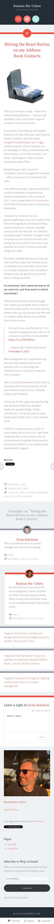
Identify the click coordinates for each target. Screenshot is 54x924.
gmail (23, 492)
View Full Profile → (12, 809)
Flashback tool (12, 370)
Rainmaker (27, 382)
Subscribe (27, 888)
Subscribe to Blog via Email (21, 861)
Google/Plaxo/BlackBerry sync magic (23, 142)
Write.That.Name (23, 496)
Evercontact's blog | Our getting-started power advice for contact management (27, 682)
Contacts (13, 492)
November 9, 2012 (19, 351)
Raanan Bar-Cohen (27, 6)
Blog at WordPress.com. (27, 913)
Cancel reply (42, 710)
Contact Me (13, 848)
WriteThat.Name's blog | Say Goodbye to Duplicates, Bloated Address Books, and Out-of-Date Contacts (26, 659)
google (31, 492)
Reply (11, 555)
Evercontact (42, 200)
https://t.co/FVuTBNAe (21, 339)
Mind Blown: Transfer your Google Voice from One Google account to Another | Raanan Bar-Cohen (26, 637)
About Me (12, 844)
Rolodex (8, 496)
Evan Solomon (27, 539)
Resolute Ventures (35, 821)
